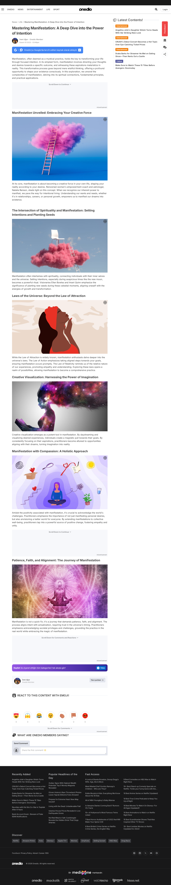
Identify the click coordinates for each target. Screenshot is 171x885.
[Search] (156, 9)
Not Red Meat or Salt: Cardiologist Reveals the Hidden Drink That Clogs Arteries (63, 820)
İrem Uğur (31, 39)
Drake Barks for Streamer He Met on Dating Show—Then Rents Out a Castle (135, 54)
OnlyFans (85, 841)
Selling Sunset (99, 841)
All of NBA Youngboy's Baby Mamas (100, 800)
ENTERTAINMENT (35, 9)
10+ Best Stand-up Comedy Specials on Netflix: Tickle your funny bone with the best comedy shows (140, 788)
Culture (119, 61)
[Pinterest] (156, 853)
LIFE (48, 9)
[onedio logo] (85, 9)
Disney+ (50, 841)
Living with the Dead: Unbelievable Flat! (65, 806)
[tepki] (16, 715)
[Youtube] (151, 853)
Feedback (16, 853)
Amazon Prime (29, 841)
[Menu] (2, 9)
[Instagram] (134, 853)
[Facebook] (140, 853)
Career (42, 853)
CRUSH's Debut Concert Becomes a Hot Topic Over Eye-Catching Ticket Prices (136, 43)
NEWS (20, 9)
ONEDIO (10, 9)
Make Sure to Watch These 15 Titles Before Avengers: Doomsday (135, 66)
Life (20, 22)
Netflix (15, 841)
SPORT (56, 9)
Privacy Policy (26, 853)
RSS (46, 853)
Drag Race (125, 841)
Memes (74, 841)
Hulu (41, 841)
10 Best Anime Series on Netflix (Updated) (141, 793)
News (14, 22)
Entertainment (121, 26)
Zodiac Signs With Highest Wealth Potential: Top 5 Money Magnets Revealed (62, 785)
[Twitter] (145, 853)
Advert (35, 853)
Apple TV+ (62, 841)
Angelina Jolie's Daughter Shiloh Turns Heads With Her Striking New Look (136, 31)
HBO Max (113, 841)
